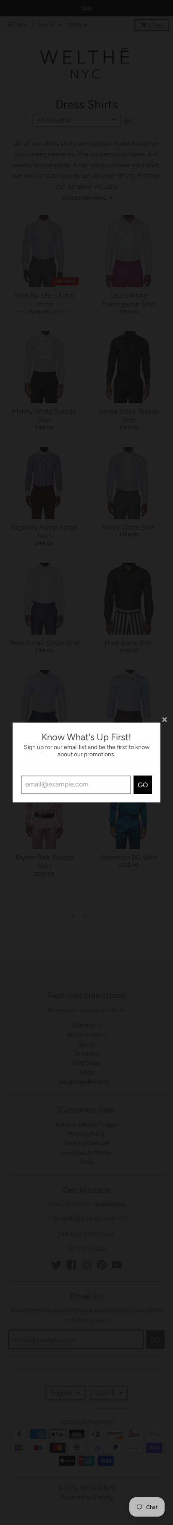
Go (143, 785)
